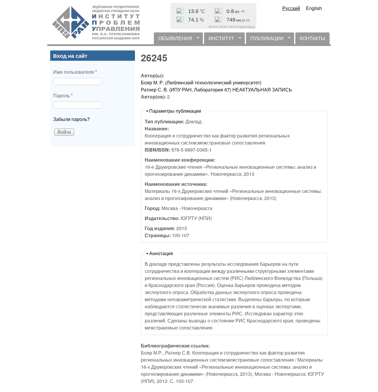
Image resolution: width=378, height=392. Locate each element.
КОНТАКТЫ (312, 38)
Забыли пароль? (71, 119)
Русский (291, 8)
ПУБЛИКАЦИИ (265, 39)
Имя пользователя (75, 71)
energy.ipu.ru (247, 26)
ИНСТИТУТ (219, 39)
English (314, 8)
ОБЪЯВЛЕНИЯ (173, 39)
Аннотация (161, 253)
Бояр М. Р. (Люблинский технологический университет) (201, 82)
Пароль (63, 95)
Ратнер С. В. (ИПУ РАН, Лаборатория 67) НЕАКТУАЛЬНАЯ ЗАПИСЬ (216, 89)
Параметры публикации (175, 110)
